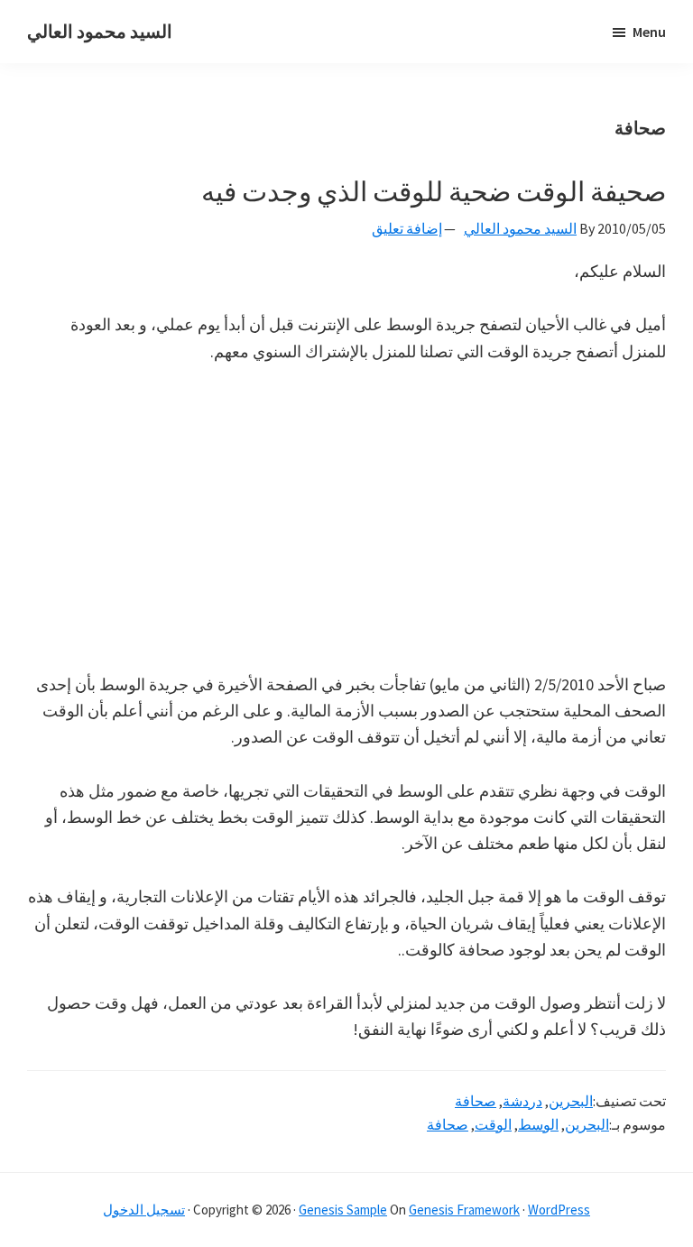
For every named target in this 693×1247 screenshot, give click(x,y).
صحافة (475, 1101)
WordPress (559, 1209)
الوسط (538, 1124)
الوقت (493, 1124)
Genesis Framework (464, 1209)
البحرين (571, 1101)
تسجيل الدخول (144, 1209)
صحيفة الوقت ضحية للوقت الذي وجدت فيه (433, 191)
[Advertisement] (346, 518)
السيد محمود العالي (99, 31)
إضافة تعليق (407, 228)
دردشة (522, 1101)
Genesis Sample (343, 1209)
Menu (649, 32)
